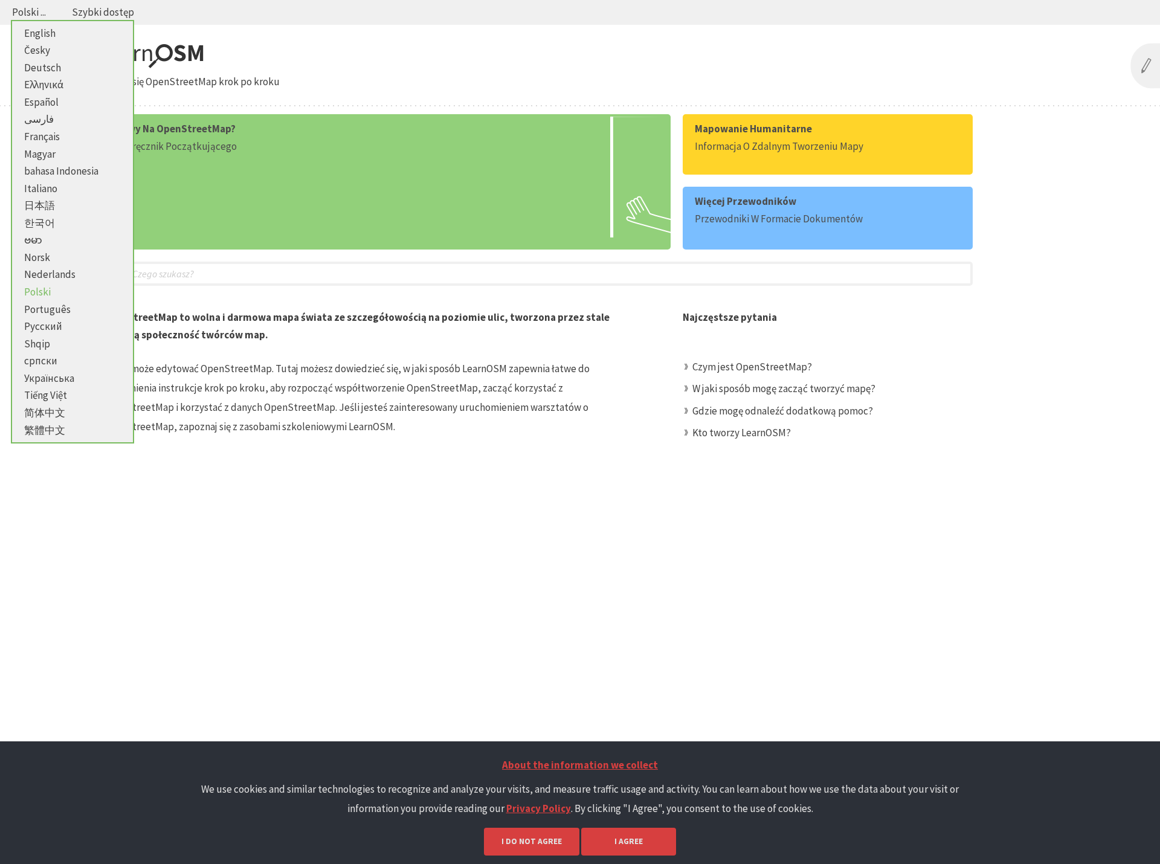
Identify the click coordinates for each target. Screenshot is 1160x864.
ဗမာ (33, 240)
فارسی (39, 119)
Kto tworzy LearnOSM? (741, 432)
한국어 (39, 223)
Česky (37, 50)
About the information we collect (580, 765)
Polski (37, 291)
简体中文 (44, 412)
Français (42, 136)
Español (41, 102)
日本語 (39, 205)
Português (47, 309)
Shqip (37, 343)
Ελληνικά (43, 84)
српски (40, 360)
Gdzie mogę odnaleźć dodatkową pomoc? (782, 410)
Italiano (40, 188)
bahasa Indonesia (61, 171)
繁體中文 (44, 430)
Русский (43, 326)
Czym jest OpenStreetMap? (752, 366)
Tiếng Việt (45, 395)
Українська (49, 378)
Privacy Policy (538, 808)
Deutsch (42, 67)
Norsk (37, 257)
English (40, 33)
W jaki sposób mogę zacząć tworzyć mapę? (783, 388)
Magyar (40, 154)
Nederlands (50, 274)
